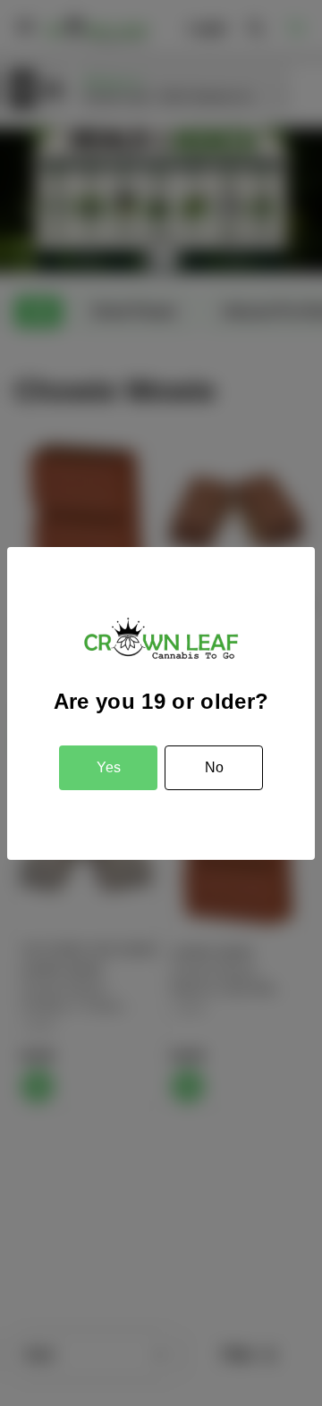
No (214, 767)
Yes (109, 767)
